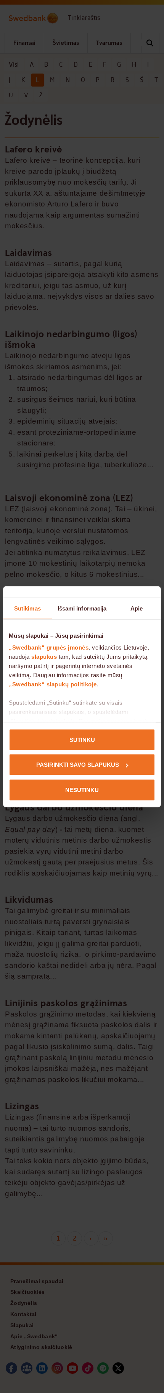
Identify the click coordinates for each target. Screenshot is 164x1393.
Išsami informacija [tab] (82, 608)
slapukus (44, 656)
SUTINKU (82, 739)
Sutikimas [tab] (27, 608)
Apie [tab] (136, 608)
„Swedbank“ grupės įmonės (48, 647)
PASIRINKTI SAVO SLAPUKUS (77, 764)
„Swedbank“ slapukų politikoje (53, 684)
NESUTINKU (82, 789)
